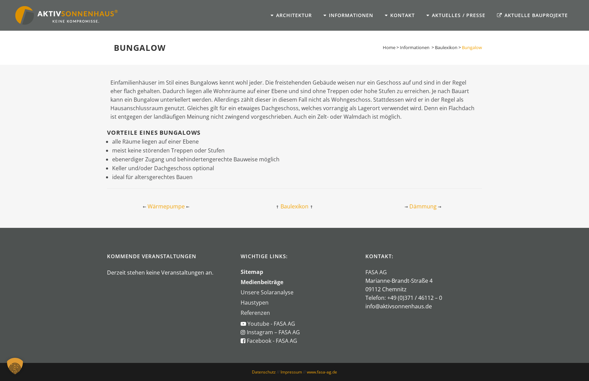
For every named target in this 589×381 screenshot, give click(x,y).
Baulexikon (446, 47)
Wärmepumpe (166, 206)
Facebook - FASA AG (272, 341)
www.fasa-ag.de (322, 372)
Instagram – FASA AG (272, 332)
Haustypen (255, 302)
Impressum (291, 372)
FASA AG (376, 272)
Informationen (414, 47)
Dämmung (423, 206)
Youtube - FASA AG (271, 323)
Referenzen (255, 313)
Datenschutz (264, 372)
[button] (15, 366)
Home (389, 47)
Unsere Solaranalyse (267, 292)
